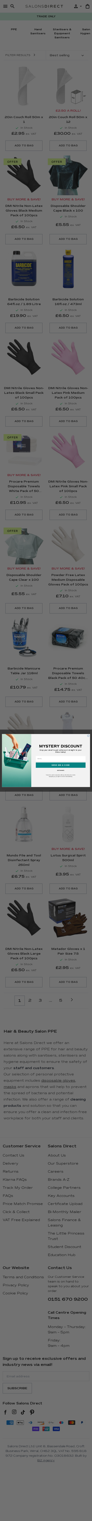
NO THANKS (60, 770)
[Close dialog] (88, 736)
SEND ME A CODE (61, 765)
